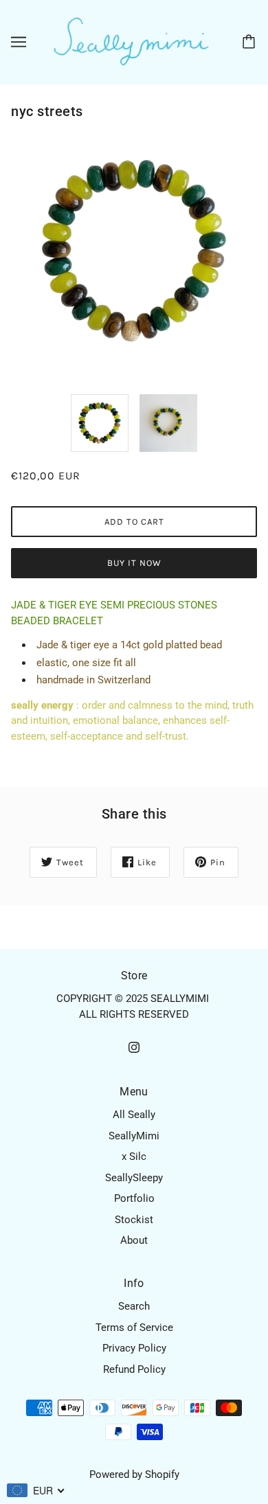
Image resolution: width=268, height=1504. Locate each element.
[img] (134, 1047)
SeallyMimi (134, 1136)
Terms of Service (134, 1327)
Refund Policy (134, 1369)
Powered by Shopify (134, 1474)
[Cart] (251, 42)
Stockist (134, 1220)
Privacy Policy (134, 1348)
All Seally (134, 1114)
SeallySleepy (134, 1178)
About (134, 1240)
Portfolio (134, 1198)
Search (134, 1306)
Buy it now (134, 563)
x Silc (134, 1156)
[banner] (131, 41)
